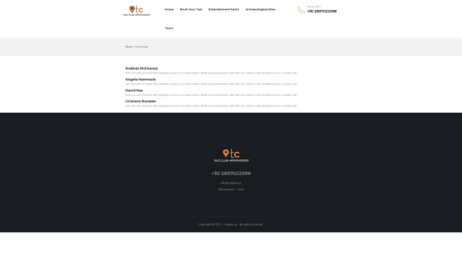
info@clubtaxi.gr (231, 183)
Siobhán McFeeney (141, 68)
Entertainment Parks (224, 9)
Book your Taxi (191, 9)
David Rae (134, 90)
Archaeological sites (260, 9)
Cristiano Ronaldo (140, 101)
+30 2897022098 (322, 11)
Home (169, 9)
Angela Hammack (140, 79)
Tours (169, 28)
